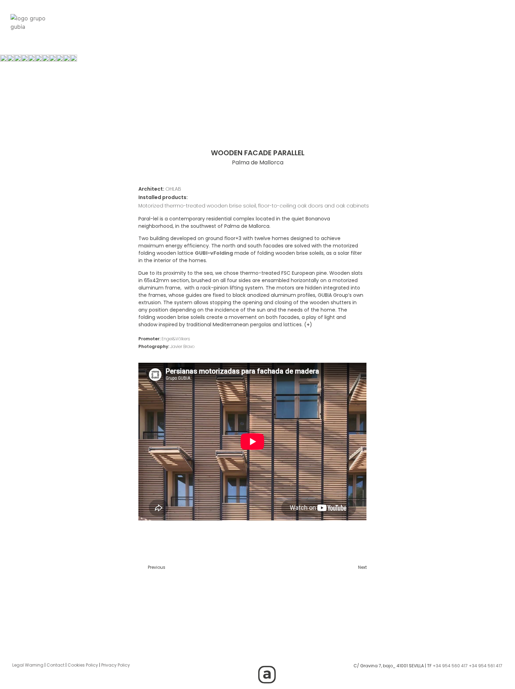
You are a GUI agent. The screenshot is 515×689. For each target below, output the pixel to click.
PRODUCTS (231, 16)
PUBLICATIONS (373, 16)
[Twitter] (247, 655)
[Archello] (267, 674)
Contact (55, 665)
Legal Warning (27, 665)
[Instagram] (228, 655)
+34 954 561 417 (485, 666)
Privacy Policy (115, 665)
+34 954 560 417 (450, 666)
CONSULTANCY (148, 16)
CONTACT (453, 16)
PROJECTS (192, 16)
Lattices (269, 16)
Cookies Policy (83, 665)
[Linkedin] (286, 655)
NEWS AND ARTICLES (317, 16)
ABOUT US (416, 16)
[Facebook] (267, 655)
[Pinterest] (247, 674)
